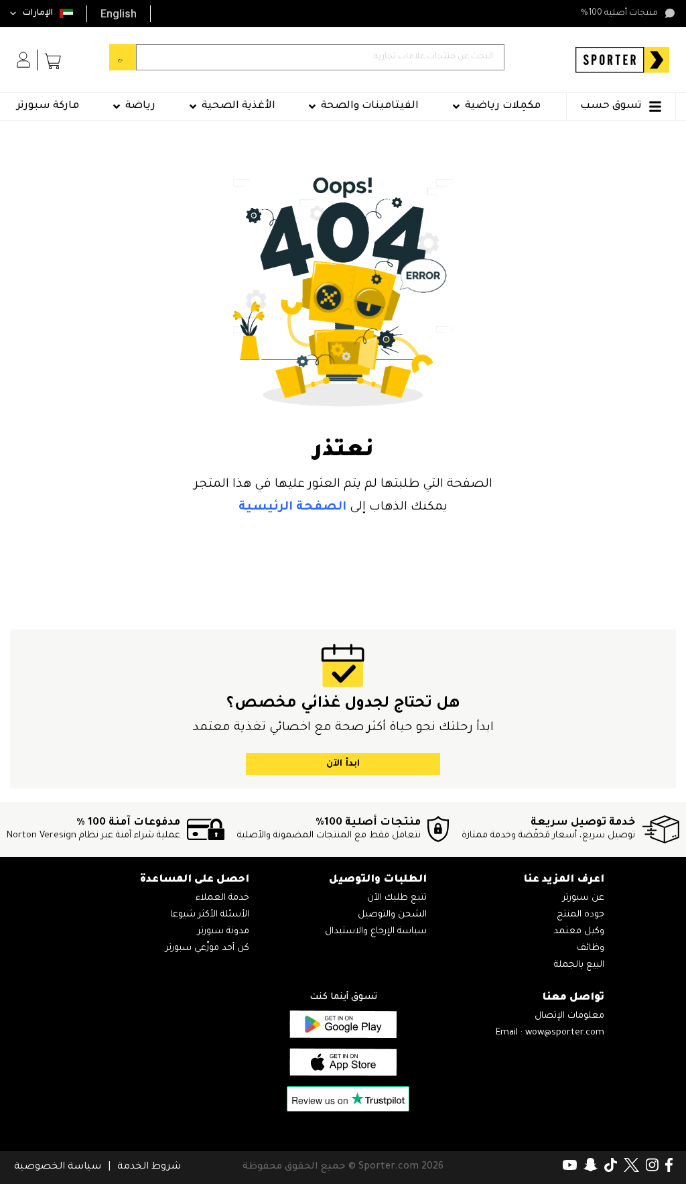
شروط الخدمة (149, 1167)
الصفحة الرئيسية (292, 507)
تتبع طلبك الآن (397, 898)
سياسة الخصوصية (57, 1167)
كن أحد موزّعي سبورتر (207, 948)
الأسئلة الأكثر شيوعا (209, 915)
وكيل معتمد (578, 932)
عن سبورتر (583, 898)
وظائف (590, 948)
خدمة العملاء (222, 898)
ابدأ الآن (343, 764)
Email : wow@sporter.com (550, 1033)
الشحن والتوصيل (392, 915)
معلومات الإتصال (569, 1016)
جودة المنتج (580, 915)
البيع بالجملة (579, 965)
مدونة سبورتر (223, 932)
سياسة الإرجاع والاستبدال (376, 932)
